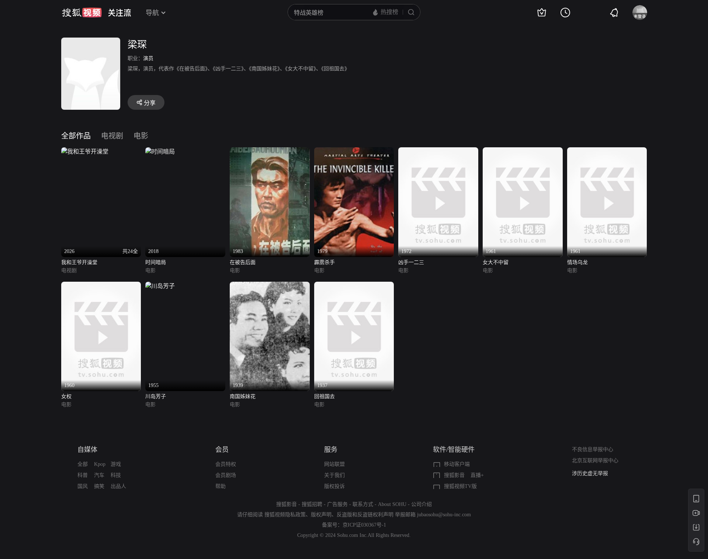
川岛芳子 (155, 396)
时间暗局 (155, 262)
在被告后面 (243, 262)
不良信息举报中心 (592, 449)
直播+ (477, 475)
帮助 (220, 486)
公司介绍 (421, 504)
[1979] (354, 151)
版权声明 (321, 514)
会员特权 (225, 464)
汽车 (99, 475)
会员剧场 (225, 475)
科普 (82, 475)
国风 (82, 486)
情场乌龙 (577, 262)
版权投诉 (334, 486)
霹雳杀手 (324, 262)
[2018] (160, 151)
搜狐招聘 (312, 504)
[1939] (270, 286)
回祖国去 (324, 396)
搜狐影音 (454, 475)
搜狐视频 (82, 12)
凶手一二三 (411, 262)
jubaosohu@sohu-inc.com (444, 514)
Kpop (99, 464)
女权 (66, 396)
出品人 (118, 486)
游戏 (116, 464)
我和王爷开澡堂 (79, 262)
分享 (150, 103)
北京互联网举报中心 (595, 460)
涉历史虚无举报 (590, 473)
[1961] (523, 151)
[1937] (354, 286)
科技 (116, 475)
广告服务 (337, 504)
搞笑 (99, 486)
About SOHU (392, 504)
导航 (152, 13)
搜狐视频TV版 (460, 486)
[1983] (270, 151)
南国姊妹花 (243, 396)
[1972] (438, 151)
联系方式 (363, 504)
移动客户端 (457, 464)
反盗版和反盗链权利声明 (365, 514)
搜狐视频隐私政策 (285, 514)
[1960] (101, 286)
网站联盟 (334, 464)
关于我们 (334, 475)
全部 (82, 464)
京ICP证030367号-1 (364, 525)
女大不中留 (496, 262)
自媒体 (87, 449)
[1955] (160, 286)
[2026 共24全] (84, 151)
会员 (222, 449)
